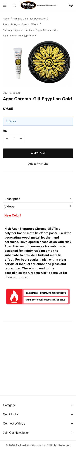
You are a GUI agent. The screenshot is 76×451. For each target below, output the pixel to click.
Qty (5, 130)
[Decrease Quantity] (7, 138)
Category (9, 405)
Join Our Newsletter (16, 432)
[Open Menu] (5, 5)
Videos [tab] (9, 206)
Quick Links (10, 414)
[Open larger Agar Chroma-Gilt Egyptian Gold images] (38, 63)
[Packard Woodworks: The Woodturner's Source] (38, 5)
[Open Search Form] (14, 5)
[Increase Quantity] (21, 138)
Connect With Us (14, 423)
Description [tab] (12, 199)
